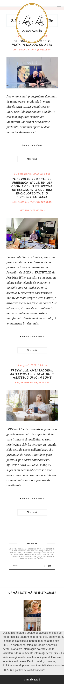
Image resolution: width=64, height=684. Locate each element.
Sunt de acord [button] (32, 679)
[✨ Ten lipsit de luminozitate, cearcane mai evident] (32, 608)
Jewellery (44, 50)
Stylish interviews (32, 211)
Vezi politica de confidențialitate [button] (27, 670)
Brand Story (27, 50)
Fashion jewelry (41, 202)
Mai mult (32, 158)
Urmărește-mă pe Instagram (32, 593)
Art (15, 50)
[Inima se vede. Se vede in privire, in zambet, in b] (32, 625)
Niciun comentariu (32, 145)
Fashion (23, 202)
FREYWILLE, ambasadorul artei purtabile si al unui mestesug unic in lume (32, 374)
